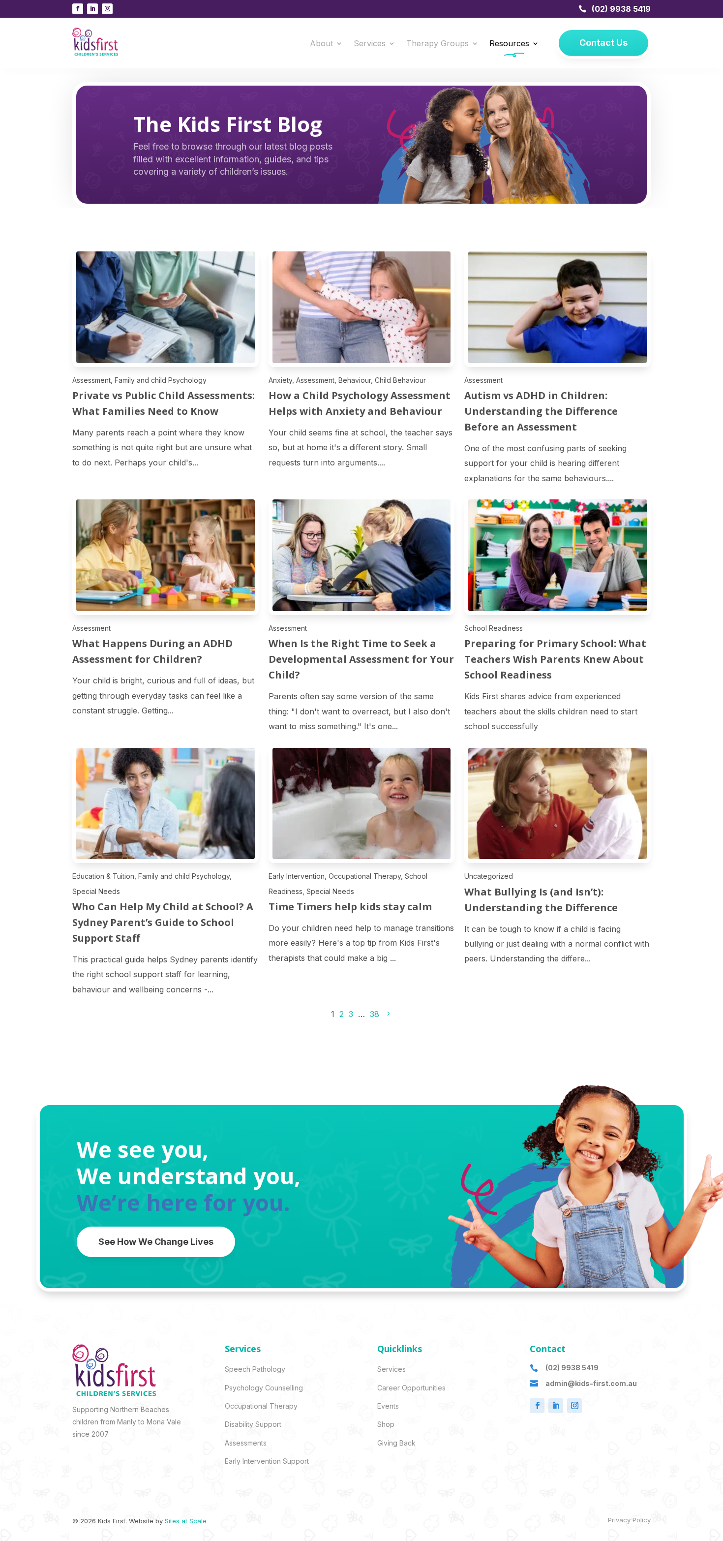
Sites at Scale (186, 1521)
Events (388, 1406)
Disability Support (253, 1424)
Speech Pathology (255, 1369)
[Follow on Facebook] (77, 8)
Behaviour (354, 380)
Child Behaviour (400, 380)
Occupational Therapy (365, 876)
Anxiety (280, 380)
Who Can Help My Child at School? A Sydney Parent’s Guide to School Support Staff (162, 922)
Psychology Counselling (264, 1388)
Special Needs (96, 891)
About (321, 44)
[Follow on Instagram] (107, 8)
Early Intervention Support (267, 1461)
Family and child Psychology (161, 380)
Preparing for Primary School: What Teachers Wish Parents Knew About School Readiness (555, 659)
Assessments (246, 1443)
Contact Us (603, 42)
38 (374, 1014)
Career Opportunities (411, 1388)
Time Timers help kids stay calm (350, 906)
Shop (385, 1424)
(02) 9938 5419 (621, 9)
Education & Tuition (103, 876)
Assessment (91, 380)
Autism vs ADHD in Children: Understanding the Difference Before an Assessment (541, 411)
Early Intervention (297, 876)
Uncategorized (488, 876)
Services (370, 44)
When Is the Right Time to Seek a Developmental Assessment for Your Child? (361, 659)
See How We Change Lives (155, 1241)
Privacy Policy (629, 1520)
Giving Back (396, 1443)
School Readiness (493, 628)
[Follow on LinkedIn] (92, 8)
